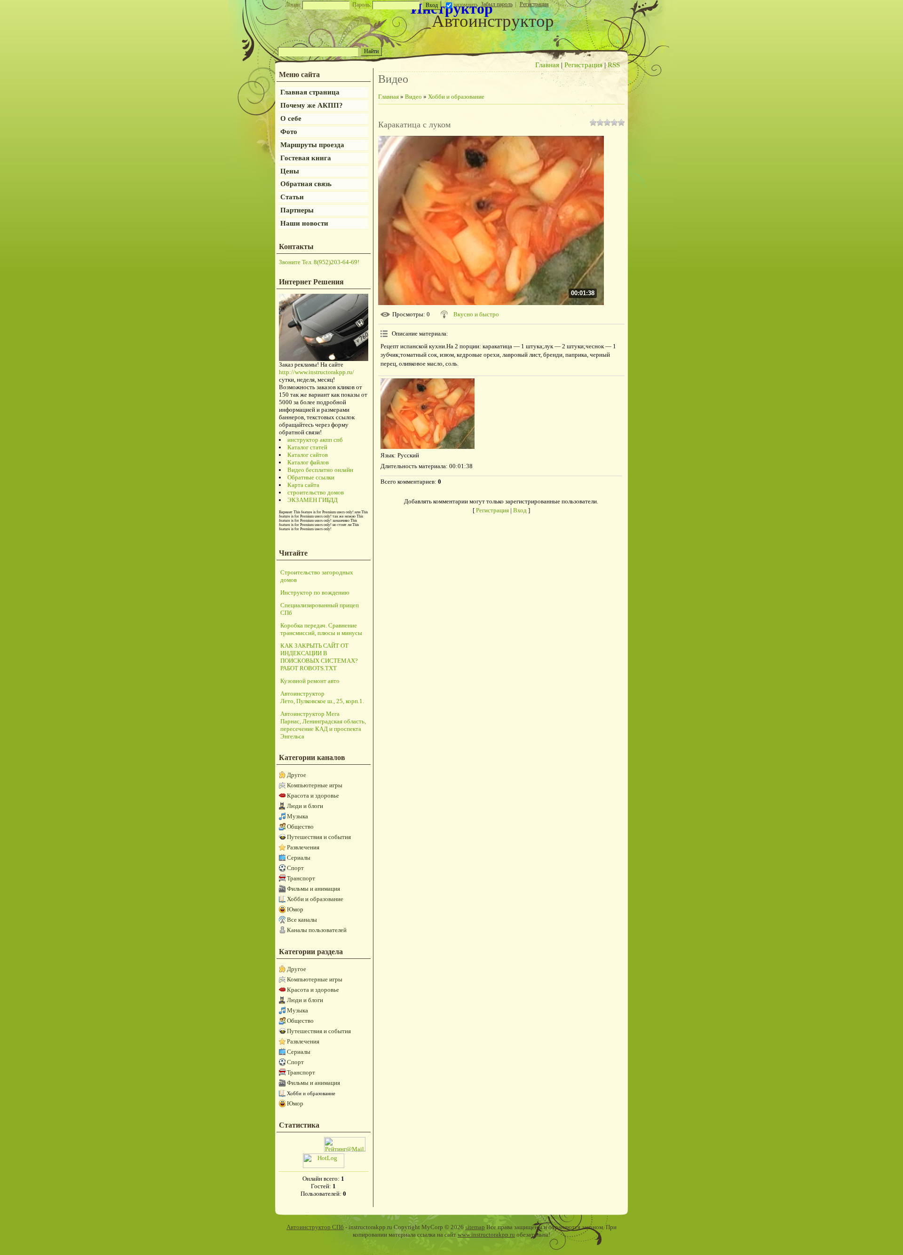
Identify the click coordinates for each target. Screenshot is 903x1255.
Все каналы (302, 919)
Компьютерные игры (314, 785)
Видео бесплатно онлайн (320, 469)
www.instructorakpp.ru (486, 1234)
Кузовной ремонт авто (310, 680)
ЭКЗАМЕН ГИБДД (312, 499)
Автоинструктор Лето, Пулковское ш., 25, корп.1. (322, 697)
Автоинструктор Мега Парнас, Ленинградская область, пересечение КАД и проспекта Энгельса (323, 725)
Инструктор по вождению (314, 592)
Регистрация (534, 4)
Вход (520, 510)
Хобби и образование (315, 898)
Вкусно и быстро (476, 314)
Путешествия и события (319, 836)
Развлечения (303, 847)
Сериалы (298, 857)
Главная (547, 65)
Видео (413, 96)
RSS (614, 65)
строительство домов (315, 492)
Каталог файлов (308, 462)
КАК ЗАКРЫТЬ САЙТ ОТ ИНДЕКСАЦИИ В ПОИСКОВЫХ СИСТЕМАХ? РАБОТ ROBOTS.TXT (319, 657)
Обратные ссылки (310, 477)
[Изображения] (427, 413)
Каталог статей (307, 447)
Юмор (295, 909)
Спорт (295, 867)
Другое (296, 774)
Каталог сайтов (307, 454)
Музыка (297, 816)
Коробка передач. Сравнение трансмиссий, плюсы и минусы (321, 629)
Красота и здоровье (313, 795)
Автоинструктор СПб (315, 1227)
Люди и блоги (305, 805)
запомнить (465, 4)
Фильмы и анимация (313, 888)
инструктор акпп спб (315, 439)
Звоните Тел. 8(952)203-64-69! (319, 262)
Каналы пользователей (317, 929)
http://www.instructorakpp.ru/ (316, 372)
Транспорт (301, 878)
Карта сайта (303, 484)
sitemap (475, 1227)
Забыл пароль (497, 4)
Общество (300, 826)
